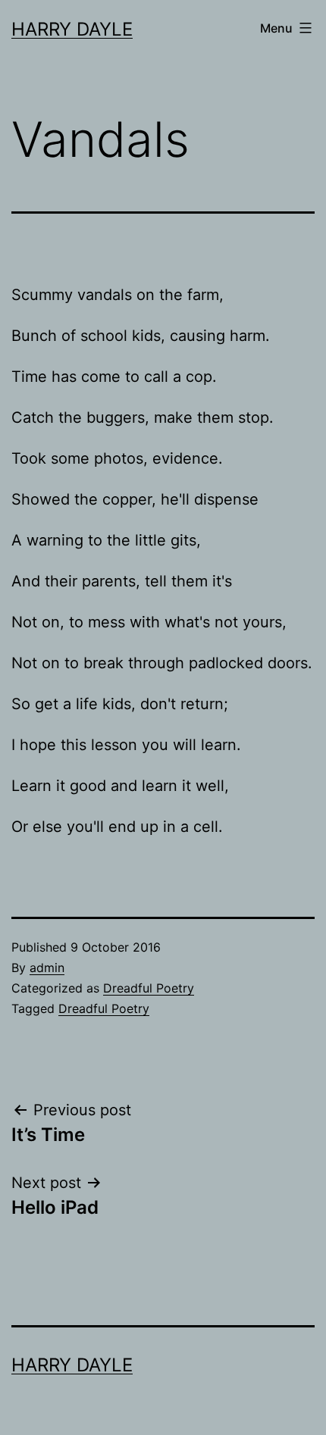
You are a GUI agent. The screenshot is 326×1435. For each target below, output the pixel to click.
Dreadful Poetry (148, 988)
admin (47, 967)
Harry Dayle (72, 29)
